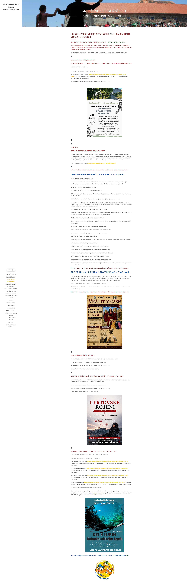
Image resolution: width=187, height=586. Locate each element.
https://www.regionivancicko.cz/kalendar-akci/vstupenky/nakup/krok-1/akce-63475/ (107, 461)
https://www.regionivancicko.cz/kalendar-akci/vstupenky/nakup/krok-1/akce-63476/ (107, 468)
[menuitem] (10, 274)
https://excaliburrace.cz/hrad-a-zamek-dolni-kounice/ (101, 163)
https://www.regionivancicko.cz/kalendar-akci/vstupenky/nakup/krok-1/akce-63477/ (107, 475)
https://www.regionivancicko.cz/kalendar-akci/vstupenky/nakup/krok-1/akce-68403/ (104, 482)
